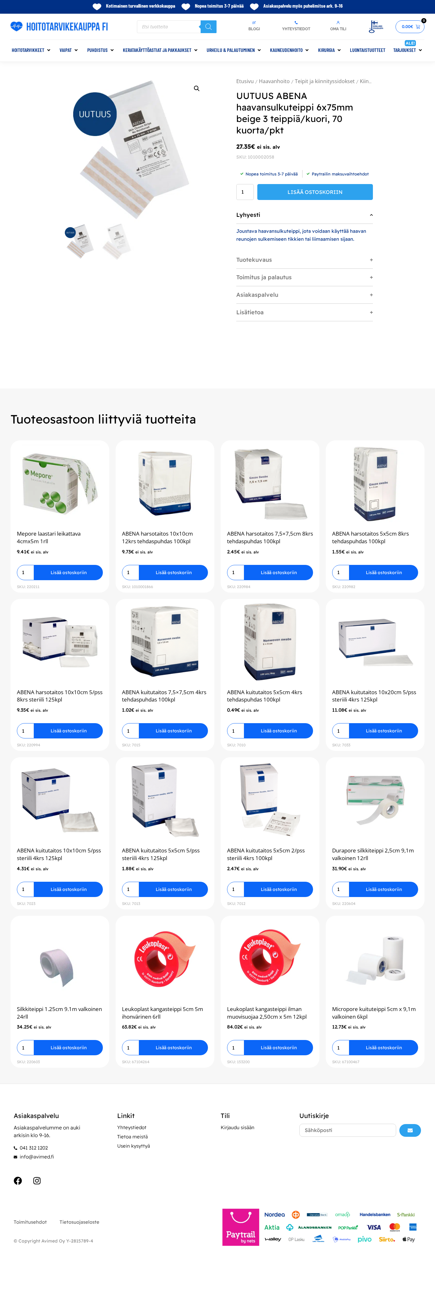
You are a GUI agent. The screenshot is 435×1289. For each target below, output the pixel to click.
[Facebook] (18, 1181)
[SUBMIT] (410, 1130)
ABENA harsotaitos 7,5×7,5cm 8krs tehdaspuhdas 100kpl (270, 537)
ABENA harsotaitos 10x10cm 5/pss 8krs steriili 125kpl (60, 695)
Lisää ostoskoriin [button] (69, 572)
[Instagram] (37, 1181)
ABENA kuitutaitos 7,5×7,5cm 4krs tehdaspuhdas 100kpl (164, 695)
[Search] (209, 26)
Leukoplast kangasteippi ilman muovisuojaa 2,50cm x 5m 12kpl (267, 1012)
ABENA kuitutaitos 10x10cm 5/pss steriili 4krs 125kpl (59, 854)
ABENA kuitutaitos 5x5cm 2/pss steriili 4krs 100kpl (266, 854)
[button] (32, 50)
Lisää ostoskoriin (315, 192)
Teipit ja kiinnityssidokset (325, 81)
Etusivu (245, 81)
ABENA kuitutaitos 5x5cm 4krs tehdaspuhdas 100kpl (264, 695)
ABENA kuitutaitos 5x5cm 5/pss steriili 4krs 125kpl (161, 854)
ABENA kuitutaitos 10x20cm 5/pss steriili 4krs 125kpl (374, 695)
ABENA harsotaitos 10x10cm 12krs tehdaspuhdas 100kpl (157, 537)
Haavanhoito (274, 81)
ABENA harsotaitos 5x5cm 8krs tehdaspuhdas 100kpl (370, 537)
